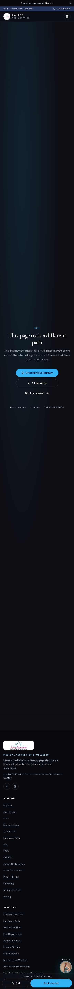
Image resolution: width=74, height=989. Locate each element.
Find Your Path (11, 837)
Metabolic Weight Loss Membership (23, 973)
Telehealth (9, 831)
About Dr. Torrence (14, 864)
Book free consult (13, 870)
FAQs (6, 851)
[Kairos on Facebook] (6, 786)
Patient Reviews (12, 940)
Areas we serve (11, 890)
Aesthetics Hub (12, 927)
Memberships (11, 824)
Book (48, 3)
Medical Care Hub (13, 914)
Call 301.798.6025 (54, 407)
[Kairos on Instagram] (15, 786)
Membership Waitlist (15, 960)
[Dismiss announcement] (70, 3)
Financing (8, 883)
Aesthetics (9, 811)
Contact (35, 407)
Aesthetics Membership (16, 966)
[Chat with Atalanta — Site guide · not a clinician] (65, 967)
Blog (5, 844)
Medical (7, 805)
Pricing (7, 896)
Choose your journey (39, 373)
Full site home (18, 407)
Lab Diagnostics (12, 934)
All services (39, 383)
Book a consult (35, 393)
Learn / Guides (11, 947)
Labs (6, 818)
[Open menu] (67, 16)
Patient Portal (11, 877)
